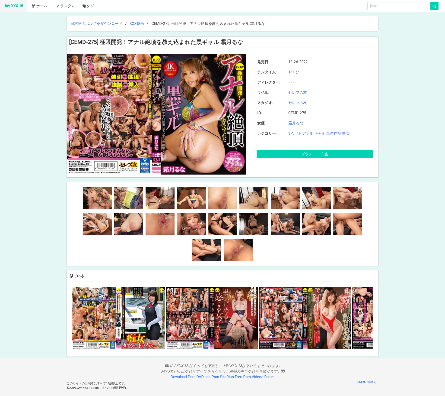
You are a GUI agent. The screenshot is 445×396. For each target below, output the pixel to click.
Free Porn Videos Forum (254, 377)
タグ (90, 6)
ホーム (41, 6)
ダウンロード (312, 154)
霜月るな (295, 123)
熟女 (346, 133)
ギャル (319, 133)
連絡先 (371, 382)
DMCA (361, 382)
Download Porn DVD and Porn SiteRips (202, 377)
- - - (291, 82)
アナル (307, 133)
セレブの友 (298, 92)
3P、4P (294, 133)
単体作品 (333, 133)
